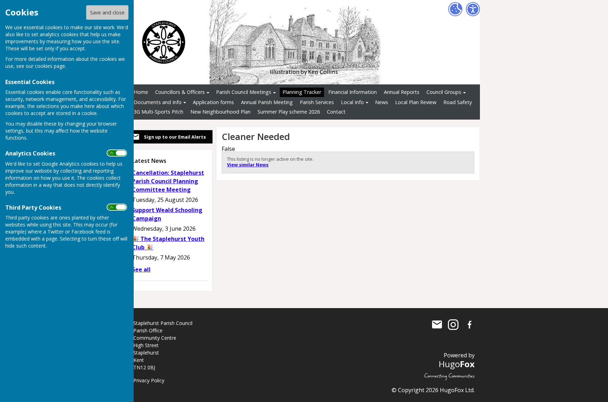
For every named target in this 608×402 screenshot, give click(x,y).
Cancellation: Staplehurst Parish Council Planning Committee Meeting (168, 181)
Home (141, 92)
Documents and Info (158, 102)
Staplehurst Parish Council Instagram (453, 324)
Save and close (107, 12)
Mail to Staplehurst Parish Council (437, 324)
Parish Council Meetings (243, 92)
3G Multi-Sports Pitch (158, 111)
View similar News (247, 164)
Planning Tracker (302, 92)
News (381, 102)
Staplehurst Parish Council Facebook (469, 324)
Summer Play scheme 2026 (289, 111)
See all (141, 269)
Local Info (352, 102)
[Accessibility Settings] (473, 9)
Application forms (213, 102)
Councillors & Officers (180, 92)
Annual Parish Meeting (267, 102)
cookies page (50, 66)
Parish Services (317, 102)
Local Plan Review (415, 102)
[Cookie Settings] (455, 9)
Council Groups (443, 92)
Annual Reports (401, 92)
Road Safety (457, 102)
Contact (336, 111)
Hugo (457, 364)
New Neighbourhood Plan (220, 111)
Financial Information (352, 92)
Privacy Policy (148, 380)
